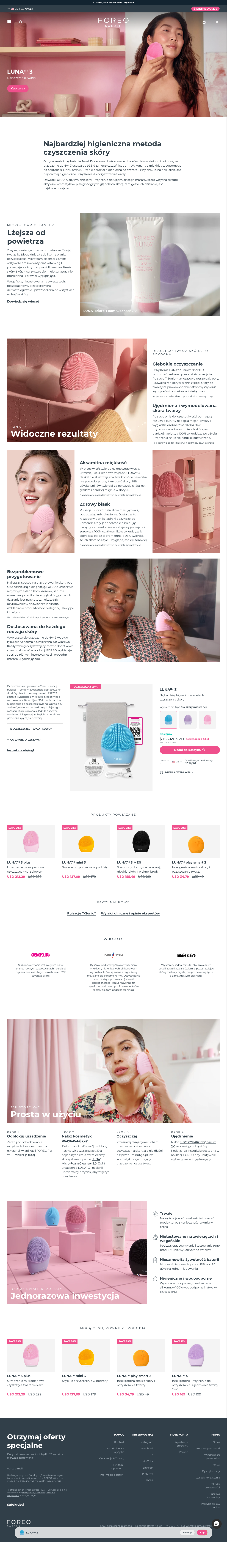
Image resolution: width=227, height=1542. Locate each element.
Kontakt (119, 1442)
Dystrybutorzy (211, 1471)
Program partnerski (207, 1448)
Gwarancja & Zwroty (111, 1458)
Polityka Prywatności (33, 1492)
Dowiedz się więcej (23, 301)
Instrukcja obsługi (20, 750)
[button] (217, 1524)
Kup (202, 1532)
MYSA (216, 1464)
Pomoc (183, 1452)
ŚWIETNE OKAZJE (205, 8)
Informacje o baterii (112, 1474)
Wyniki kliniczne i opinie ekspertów (130, 913)
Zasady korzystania (208, 1477)
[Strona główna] (113, 23)
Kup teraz (18, 88)
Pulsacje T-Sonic (81, 913)
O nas (216, 1442)
